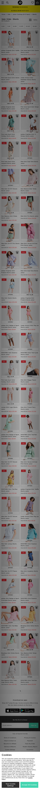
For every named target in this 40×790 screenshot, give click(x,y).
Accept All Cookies (29, 785)
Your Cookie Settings (10, 785)
